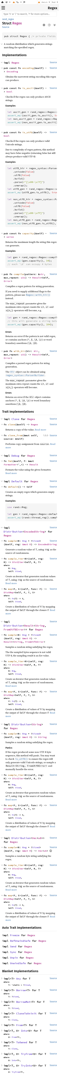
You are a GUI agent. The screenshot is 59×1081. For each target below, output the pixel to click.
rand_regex (8, 19)
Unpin (14, 957)
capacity (28, 233)
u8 (39, 838)
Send (13, 946)
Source (5, 27)
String (40, 625)
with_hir (19, 351)
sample (12, 540)
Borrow (21, 990)
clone (11, 424)
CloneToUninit (26, 1013)
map (10, 589)
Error (7, 281)
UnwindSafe (18, 963)
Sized (36, 540)
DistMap (9, 592)
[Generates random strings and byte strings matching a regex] (8, 2)
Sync (13, 952)
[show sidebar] (3, 8)
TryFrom (26, 1054)
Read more (40, 429)
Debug (15, 455)
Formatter (10, 464)
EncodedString (34, 531)
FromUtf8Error (14, 629)
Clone (15, 419)
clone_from (15, 435)
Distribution (13, 531)
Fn (13, 598)
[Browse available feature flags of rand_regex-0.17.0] (24, 2)
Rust (54, 2)
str (42, 274)
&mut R (26, 544)
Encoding (12, 71)
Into (24, 1030)
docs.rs (44, 2)
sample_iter (16, 558)
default (13, 486)
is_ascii (28, 88)
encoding (28, 68)
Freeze (14, 935)
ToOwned (21, 1042)
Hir (36, 351)
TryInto (26, 1065)
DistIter (18, 562)
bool (9, 91)
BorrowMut (23, 1001)
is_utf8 (27, 132)
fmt (10, 461)
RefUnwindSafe (20, 940)
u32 (23, 277)
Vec (34, 838)
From (19, 1025)
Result (36, 277)
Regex (52, 8)
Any (18, 978)
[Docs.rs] (2, 2)
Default (16, 481)
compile (19, 274)
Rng (24, 540)
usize (10, 236)
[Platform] (19, 2)
